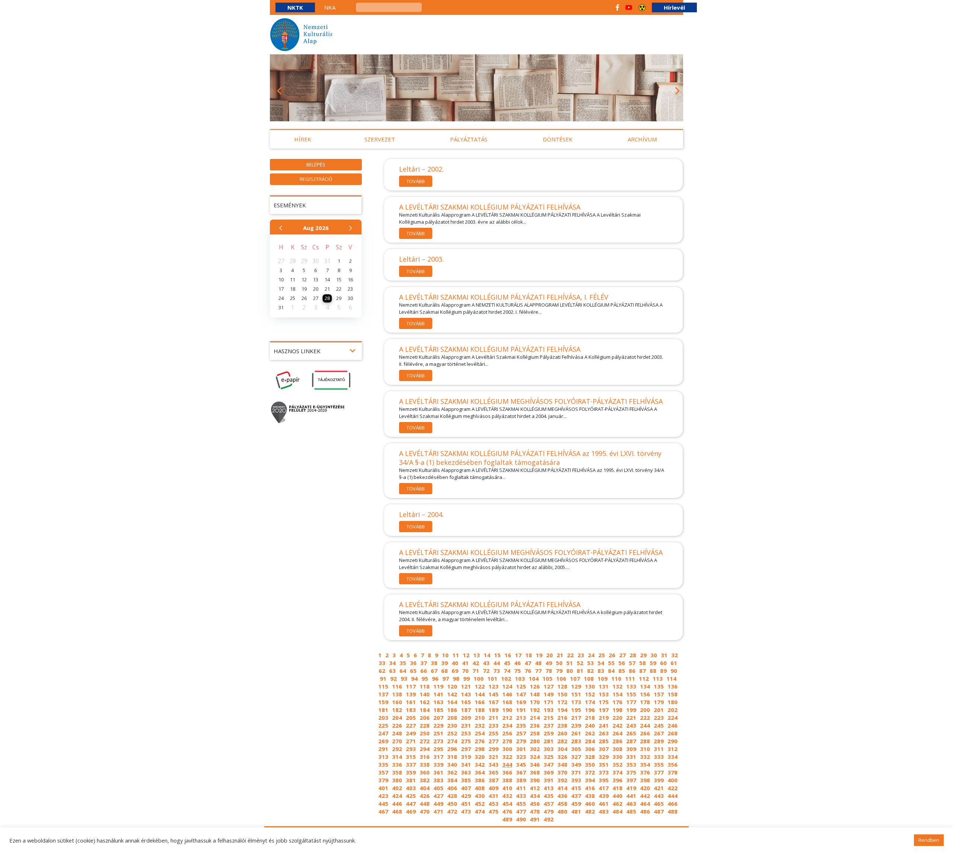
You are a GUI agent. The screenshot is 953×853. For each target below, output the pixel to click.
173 (576, 702)
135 (659, 686)
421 (659, 788)
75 (517, 670)
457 (549, 803)
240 (590, 725)
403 (411, 788)
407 (466, 788)
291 (383, 749)
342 (480, 764)
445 (383, 803)
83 (600, 670)
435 (549, 795)
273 (438, 741)
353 (631, 764)
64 (402, 670)
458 (562, 803)
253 (466, 733)
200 (645, 709)
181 (383, 709)
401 (383, 788)
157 (659, 694)
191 (521, 709)
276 (480, 741)
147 (521, 694)
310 (645, 749)
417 (604, 788)
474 (480, 811)
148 (535, 694)
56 (621, 663)
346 (535, 764)
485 (631, 811)
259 (549, 733)
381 (411, 780)
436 (562, 795)
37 (423, 663)
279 (521, 741)
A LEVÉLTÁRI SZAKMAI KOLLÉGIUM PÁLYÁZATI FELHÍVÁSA (489, 206)
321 (493, 756)
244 (645, 725)
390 (535, 780)
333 (659, 756)
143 (466, 694)
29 (643, 655)
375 (631, 772)
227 (411, 725)
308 (617, 749)
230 (452, 725)
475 (493, 811)
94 (414, 678)
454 (507, 803)
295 (438, 749)
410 (507, 788)
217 (576, 717)
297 (466, 749)
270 (397, 741)
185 (438, 709)
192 (535, 709)
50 (559, 663)
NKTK (295, 7)
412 (535, 788)
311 (659, 749)
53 (590, 663)
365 (493, 772)
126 (535, 686)
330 (617, 756)
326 (562, 756)
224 (672, 717)
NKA (329, 7)
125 (521, 686)
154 (617, 694)
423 (383, 795)
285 (604, 741)
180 (672, 702)
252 (452, 733)
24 (591, 655)
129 (576, 686)
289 (659, 741)
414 (562, 788)
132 (617, 686)
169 (521, 702)
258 (535, 733)
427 (438, 795)
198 (617, 709)
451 (466, 803)
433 (521, 795)
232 (480, 725)
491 (535, 819)
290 (672, 741)
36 (413, 663)
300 (507, 749)
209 (466, 717)
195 (576, 709)
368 (535, 772)
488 (672, 811)
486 (645, 811)
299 (493, 749)
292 (397, 749)
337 (411, 764)
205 (411, 717)
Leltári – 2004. (421, 514)
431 (493, 795)
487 (659, 811)
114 (671, 678)
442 (645, 795)
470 (425, 811)
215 (549, 717)
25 (601, 655)
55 (611, 663)
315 (411, 756)
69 (455, 670)
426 (425, 795)
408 (480, 788)
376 (645, 772)
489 (507, 819)
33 (382, 663)
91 (383, 678)
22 (570, 655)
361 (438, 772)
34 (392, 663)
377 (659, 772)
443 (659, 795)
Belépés (315, 164)
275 (466, 741)
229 (438, 725)
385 (466, 780)
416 (590, 788)
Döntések (558, 139)
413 (549, 788)
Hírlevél (674, 7)
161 (411, 702)
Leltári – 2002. (421, 168)
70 (465, 670)
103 (520, 678)
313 (383, 756)
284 (590, 741)
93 (404, 678)
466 (672, 803)
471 (438, 811)
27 (622, 655)
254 (480, 733)
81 (580, 670)
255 (493, 733)
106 (561, 678)
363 (466, 772)
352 (617, 764)
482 (590, 811)
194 (562, 709)
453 (493, 803)
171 (549, 702)
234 (507, 725)
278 (507, 741)
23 (580, 655)
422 (672, 788)
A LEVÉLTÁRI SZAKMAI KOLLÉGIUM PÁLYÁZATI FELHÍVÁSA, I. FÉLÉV (503, 297)
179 (659, 702)
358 (397, 772)
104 (534, 678)
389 (521, 780)
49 (548, 663)
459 (576, 803)
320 (480, 756)
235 (521, 725)
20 (549, 655)
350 (590, 764)
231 (466, 725)
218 (590, 717)
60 (663, 663)
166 (480, 702)
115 (383, 686)
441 (631, 795)
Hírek (302, 139)
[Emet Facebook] (617, 7)
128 (562, 686)
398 (645, 780)
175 (604, 702)
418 (617, 788)
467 (383, 811)
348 (562, 764)
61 (673, 663)
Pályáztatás (468, 139)
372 (590, 772)
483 (604, 811)
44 (496, 663)
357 (383, 772)
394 (590, 780)
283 (576, 741)
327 (576, 756)
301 (521, 749)
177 (631, 702)
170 (535, 702)
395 (604, 780)
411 (521, 788)
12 (466, 655)
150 (562, 694)
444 (672, 795)
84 (611, 670)
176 (617, 702)
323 (521, 756)
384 (452, 780)
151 (576, 694)
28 (633, 655)
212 (507, 717)
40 (455, 663)
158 (672, 694)
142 (452, 694)
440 (617, 795)
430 (480, 795)
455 (521, 803)
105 (547, 678)
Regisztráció (316, 179)
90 (673, 670)
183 (411, 709)
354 (645, 764)
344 (507, 764)
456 (535, 803)
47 (528, 663)
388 (507, 780)
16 (507, 655)
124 (507, 686)
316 (425, 756)
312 (672, 749)
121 (466, 686)
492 (549, 819)
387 (493, 780)
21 (560, 655)
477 (521, 811)
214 (535, 717)
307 (604, 749)
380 (397, 780)
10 (445, 655)
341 (466, 764)
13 (476, 655)
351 (604, 764)
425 (411, 795)
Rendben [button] (928, 840)
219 (604, 717)
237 (549, 725)
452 (480, 803)
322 (507, 756)
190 (507, 709)
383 (438, 780)
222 (645, 717)
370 (562, 772)
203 (383, 717)
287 (631, 741)
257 (521, 733)
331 (631, 756)
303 (549, 749)
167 (493, 702)
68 (444, 670)
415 (576, 788)
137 (383, 694)
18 (528, 655)
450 (452, 803)
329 (604, 756)
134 (645, 686)
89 (663, 670)
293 (411, 749)
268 (672, 733)
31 (664, 655)
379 (383, 780)
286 (617, 741)
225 (383, 725)
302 (535, 749)
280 (535, 741)
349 (576, 764)
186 (452, 709)
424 (397, 795)
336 (397, 764)
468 (397, 811)
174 (590, 702)
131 (604, 686)
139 (411, 694)
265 (631, 733)
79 (559, 670)
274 (452, 741)
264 (617, 733)
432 (507, 795)
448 (425, 803)
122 (480, 686)
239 (576, 725)
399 (659, 780)
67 (434, 670)
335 (383, 764)
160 (397, 702)
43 (486, 663)
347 (549, 764)
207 (438, 717)
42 (475, 663)
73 (496, 670)
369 (549, 772)
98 (456, 678)
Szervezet (379, 139)
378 (672, 772)
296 (452, 749)
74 (507, 670)
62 (382, 670)
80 (569, 670)
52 (580, 663)
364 (480, 772)
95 (424, 678)
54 (600, 663)
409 (493, 788)
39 (444, 663)
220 (617, 717)
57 (632, 663)
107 (575, 678)
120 (452, 686)
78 (548, 670)
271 (411, 741)
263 (604, 733)
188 (480, 709)
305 (576, 749)
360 (425, 772)
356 (672, 764)
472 (452, 811)
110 (616, 678)
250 (425, 733)
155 (631, 694)
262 (590, 733)
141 (438, 694)
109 (602, 678)
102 (506, 678)
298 (480, 749)
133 (631, 686)
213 (521, 717)
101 (492, 678)
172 (562, 702)
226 (397, 725)
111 (630, 678)
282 (562, 741)
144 (480, 694)
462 (617, 803)
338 (425, 764)
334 (672, 756)
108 (589, 678)
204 (397, 717)
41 (465, 663)
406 (452, 788)
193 (549, 709)
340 (452, 764)
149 (549, 694)
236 (535, 725)
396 (617, 780)
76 (528, 670)
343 (493, 764)
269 (383, 741)
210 (480, 717)
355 (659, 764)
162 (425, 702)
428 (452, 795)
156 (645, 694)
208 (452, 717)
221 (631, 717)
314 (397, 756)
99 (466, 678)
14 (487, 655)
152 (590, 694)
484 (617, 811)
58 (642, 663)
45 (507, 663)
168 (507, 702)
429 (466, 795)
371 (576, 772)
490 (521, 819)
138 (397, 694)
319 (466, 756)
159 (383, 702)
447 (411, 803)
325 (549, 756)
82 (590, 670)
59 (653, 663)
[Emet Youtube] (628, 7)
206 (425, 717)
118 (425, 686)
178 (645, 702)
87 (642, 670)
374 (617, 772)
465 (659, 803)
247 (383, 733)
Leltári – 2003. (421, 259)
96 (435, 678)
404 (425, 788)
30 (653, 655)
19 (539, 655)
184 (425, 709)
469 (411, 811)
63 (392, 670)
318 (452, 756)
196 (590, 709)
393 (576, 780)
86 (632, 670)
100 (479, 678)
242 (617, 725)
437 (576, 795)
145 (493, 694)
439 (604, 795)
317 (438, 756)
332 (645, 756)
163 (438, 702)
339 (438, 764)
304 (562, 749)
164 (452, 702)
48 (538, 663)
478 (535, 811)
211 (493, 717)
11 (455, 655)
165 (466, 702)
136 (672, 686)
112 (644, 678)
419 (631, 788)
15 (497, 655)
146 (507, 694)
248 (397, 733)
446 (397, 803)
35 (402, 663)
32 (674, 655)
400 (672, 780)
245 (659, 725)
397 (631, 780)
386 (480, 780)
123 (493, 686)
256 (507, 733)
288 (645, 741)
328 (590, 756)
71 (475, 670)
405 (438, 788)
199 (631, 709)
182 (397, 709)
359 (411, 772)
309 (631, 749)
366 (507, 772)
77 (538, 670)
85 (621, 670)
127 (549, 686)
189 (493, 709)
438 (590, 795)
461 (604, 803)
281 (549, 741)
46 (517, 663)
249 (411, 733)
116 (397, 686)
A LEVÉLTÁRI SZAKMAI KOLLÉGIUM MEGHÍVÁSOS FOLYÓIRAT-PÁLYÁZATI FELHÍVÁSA (531, 401)
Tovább (416, 181)
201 (659, 709)
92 (393, 678)
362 (452, 772)
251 (438, 733)
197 (604, 709)
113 (658, 678)
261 (576, 733)
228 (425, 725)
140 (425, 694)
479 (549, 811)
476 (507, 811)
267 (659, 733)
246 (672, 725)
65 (413, 670)
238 (562, 725)
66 (423, 670)
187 (466, 709)
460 (590, 803)
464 (645, 803)
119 (438, 686)
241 (604, 725)
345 (521, 764)
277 (493, 741)
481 (576, 811)
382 (425, 780)
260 (562, 733)
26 (612, 655)
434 (535, 795)
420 (645, 788)
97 (445, 678)
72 (486, 670)
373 (604, 772)
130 (590, 686)
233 (493, 725)
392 (562, 780)
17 (518, 655)
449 (438, 803)
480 (562, 811)
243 (631, 725)
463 (631, 803)
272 (425, 741)
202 (672, 709)
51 (569, 663)
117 (411, 686)
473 (466, 811)
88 (653, 670)
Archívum (642, 139)
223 (659, 717)
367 (521, 772)
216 (562, 717)
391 (549, 780)
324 (535, 756)
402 (397, 788)
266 (645, 733)
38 (434, 663)
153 (604, 694)
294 (425, 749)
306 (590, 749)
